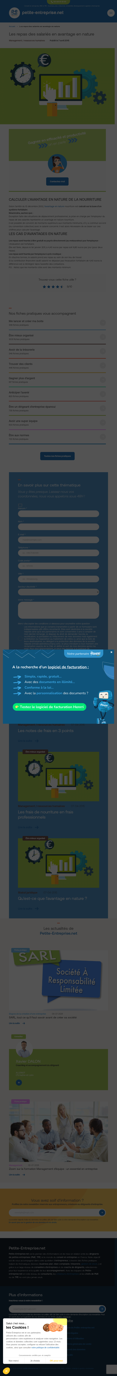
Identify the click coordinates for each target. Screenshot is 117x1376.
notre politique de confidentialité (45, 1347)
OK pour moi (56, 1360)
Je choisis (35, 1360)
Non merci (14, 1360)
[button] (6, 1370)
